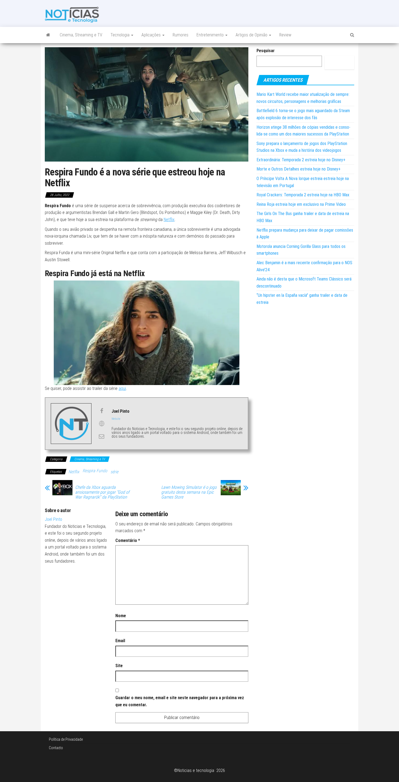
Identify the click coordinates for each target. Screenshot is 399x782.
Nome (120, 615)
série (114, 471)
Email (120, 640)
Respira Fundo (95, 470)
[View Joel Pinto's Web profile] (101, 423)
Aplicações (151, 34)
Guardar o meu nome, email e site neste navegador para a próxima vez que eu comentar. (179, 701)
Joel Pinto (53, 519)
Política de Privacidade (66, 739)
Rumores (180, 34)
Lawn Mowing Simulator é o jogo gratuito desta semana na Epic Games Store (189, 492)
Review (285, 34)
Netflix (169, 219)
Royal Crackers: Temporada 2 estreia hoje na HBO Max (302, 194)
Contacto (56, 748)
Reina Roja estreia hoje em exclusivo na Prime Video (301, 204)
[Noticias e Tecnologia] (48, 35)
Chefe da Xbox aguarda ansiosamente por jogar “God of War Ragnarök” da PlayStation (102, 492)
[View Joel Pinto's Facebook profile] (101, 410)
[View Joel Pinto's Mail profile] (101, 436)
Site (119, 665)
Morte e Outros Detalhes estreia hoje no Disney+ (298, 169)
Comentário (127, 540)
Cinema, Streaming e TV (81, 34)
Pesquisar (265, 50)
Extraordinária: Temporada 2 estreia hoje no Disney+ (301, 159)
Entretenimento (211, 34)
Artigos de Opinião (252, 34)
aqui (122, 388)
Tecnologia (120, 34)
